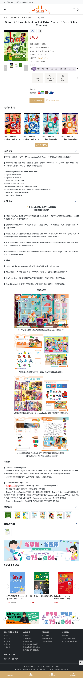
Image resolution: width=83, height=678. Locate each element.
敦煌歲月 (7, 635)
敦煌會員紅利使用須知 (31, 644)
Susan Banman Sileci (42, 47)
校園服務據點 (47, 638)
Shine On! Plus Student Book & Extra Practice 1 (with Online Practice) (32, 137)
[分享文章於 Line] (36, 31)
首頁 (5, 17)
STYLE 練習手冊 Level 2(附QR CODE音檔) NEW (17, 597)
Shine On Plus (43, 58)
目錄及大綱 (9, 523)
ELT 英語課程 (40, 17)
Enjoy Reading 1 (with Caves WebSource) (63, 597)
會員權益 (26, 635)
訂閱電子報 (27, 638)
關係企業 (7, 644)
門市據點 (45, 635)
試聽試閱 (8, 507)
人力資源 (7, 641)
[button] (77, 68)
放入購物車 (38, 100)
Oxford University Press (45, 51)
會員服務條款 (28, 641)
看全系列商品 (41, 145)
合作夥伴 (7, 647)
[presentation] (30, 78)
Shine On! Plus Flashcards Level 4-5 (69, 137)
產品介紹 (8, 151)
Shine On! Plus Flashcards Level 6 (49, 137)
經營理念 (7, 638)
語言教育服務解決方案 (69, 641)
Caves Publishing (68, 638)
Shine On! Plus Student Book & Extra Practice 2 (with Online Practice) (13, 137)
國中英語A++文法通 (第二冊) (41, 596)
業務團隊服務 (47, 641)
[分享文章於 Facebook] (32, 31)
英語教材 (13, 17)
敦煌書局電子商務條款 (31, 650)
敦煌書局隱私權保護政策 (31, 647)
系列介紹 (8, 201)
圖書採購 (65, 635)
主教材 (22, 17)
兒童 (29, 17)
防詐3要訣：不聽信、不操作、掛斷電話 (20, 2)
